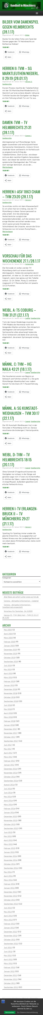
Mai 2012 (8, 955)
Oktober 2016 (10, 776)
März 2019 (8, 677)
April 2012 (8, 959)
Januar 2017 (9, 764)
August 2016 (9, 784)
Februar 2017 (9, 760)
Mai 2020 (8, 629)
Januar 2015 (9, 852)
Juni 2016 (8, 792)
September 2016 (11, 780)
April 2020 (8, 633)
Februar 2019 (9, 681)
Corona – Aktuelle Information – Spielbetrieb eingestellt (16, 606)
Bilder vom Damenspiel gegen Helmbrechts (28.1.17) (20, 27)
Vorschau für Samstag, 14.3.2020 (18, 611)
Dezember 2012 (10, 931)
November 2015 (10, 820)
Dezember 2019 (10, 649)
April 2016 (8, 800)
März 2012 (8, 963)
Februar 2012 (9, 967)
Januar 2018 (9, 725)
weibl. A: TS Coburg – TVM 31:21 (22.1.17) (19, 312)
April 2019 (8, 673)
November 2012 (10, 935)
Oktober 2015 (10, 824)
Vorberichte (29, 264)
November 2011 (10, 979)
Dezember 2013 (10, 891)
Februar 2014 (9, 883)
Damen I (28, 135)
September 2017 (11, 740)
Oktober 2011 (10, 983)
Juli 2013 (8, 907)
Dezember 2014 (10, 856)
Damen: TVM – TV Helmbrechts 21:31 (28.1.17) (16, 127)
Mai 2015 (8, 836)
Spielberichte (7, 84)
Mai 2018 (8, 709)
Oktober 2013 (10, 899)
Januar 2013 (9, 927)
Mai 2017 (8, 748)
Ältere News (9, 567)
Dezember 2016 (10, 768)
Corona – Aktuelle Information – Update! (21, 600)
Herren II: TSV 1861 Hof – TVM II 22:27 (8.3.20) (20, 616)
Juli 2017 (8, 744)
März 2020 (8, 637)
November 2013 (10, 895)
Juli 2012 (8, 947)
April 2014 (8, 876)
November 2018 (10, 693)
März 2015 (8, 844)
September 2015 (11, 828)
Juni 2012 (8, 951)
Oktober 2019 (10, 657)
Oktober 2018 (10, 697)
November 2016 (10, 772)
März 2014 (8, 879)
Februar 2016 (9, 808)
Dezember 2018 (10, 689)
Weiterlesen (7, 167)
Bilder (27, 35)
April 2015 (8, 840)
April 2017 (8, 752)
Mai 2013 (8, 911)
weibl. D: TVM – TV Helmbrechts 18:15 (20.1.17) (17, 459)
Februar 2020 (9, 641)
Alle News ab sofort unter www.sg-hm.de (21, 596)
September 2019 (11, 661)
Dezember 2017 (10, 729)
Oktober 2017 (10, 736)
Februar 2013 (9, 923)
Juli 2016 (8, 788)
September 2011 (11, 987)
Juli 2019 (8, 665)
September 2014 (11, 868)
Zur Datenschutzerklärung (27, 1012)
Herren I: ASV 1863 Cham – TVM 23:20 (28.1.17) (21, 194)
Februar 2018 (9, 721)
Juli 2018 (8, 705)
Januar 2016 (9, 812)
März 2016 (8, 804)
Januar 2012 (9, 971)
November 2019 (10, 653)
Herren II (28, 81)
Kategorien (6, 578)
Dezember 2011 (10, 975)
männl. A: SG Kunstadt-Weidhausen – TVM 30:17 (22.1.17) (20, 413)
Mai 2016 (8, 796)
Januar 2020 (9, 645)
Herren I (28, 200)
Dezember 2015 (10, 816)
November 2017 (10, 733)
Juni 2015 (8, 832)
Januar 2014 (9, 887)
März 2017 (8, 756)
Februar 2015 (9, 848)
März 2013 (8, 919)
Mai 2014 (8, 872)
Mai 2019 (8, 669)
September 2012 (11, 943)
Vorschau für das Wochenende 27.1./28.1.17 (21, 258)
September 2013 (11, 903)
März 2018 (8, 717)
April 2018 (8, 713)
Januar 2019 (9, 685)
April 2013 (8, 915)
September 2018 (11, 701)
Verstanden (9, 1012)
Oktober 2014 (10, 864)
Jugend (27, 318)
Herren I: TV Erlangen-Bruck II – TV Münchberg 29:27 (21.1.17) (19, 516)
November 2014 (10, 860)
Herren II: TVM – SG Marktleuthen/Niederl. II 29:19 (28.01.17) (20, 73)
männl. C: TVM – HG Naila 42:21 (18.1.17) (17, 366)
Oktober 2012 (10, 939)
